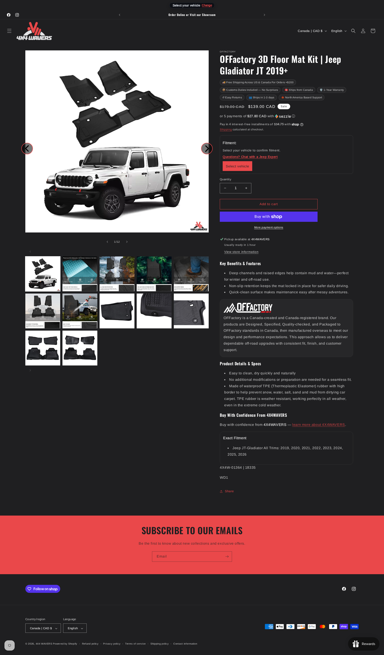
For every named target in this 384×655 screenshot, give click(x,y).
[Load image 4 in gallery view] (154, 273)
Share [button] (229, 491)
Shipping (226, 129)
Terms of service (135, 643)
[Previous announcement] (119, 15)
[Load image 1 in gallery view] (42, 273)
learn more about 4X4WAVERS (318, 425)
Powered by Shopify (65, 644)
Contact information (185, 643)
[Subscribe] (227, 556)
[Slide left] (107, 242)
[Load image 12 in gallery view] (79, 348)
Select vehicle (237, 166)
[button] (9, 31)
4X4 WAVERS (44, 644)
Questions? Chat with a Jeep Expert (250, 157)
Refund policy (90, 643)
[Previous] (27, 148)
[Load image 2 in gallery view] (79, 273)
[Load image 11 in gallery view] (42, 348)
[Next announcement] (264, 15)
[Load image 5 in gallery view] (191, 273)
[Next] (207, 148)
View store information (241, 252)
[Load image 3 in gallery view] (117, 273)
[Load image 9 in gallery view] (154, 311)
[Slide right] (127, 242)
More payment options (268, 227)
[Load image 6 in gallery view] (42, 311)
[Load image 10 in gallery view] (191, 311)
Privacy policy (111, 643)
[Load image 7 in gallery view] (79, 311)
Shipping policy (159, 643)
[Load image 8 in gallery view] (117, 311)
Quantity (225, 179)
